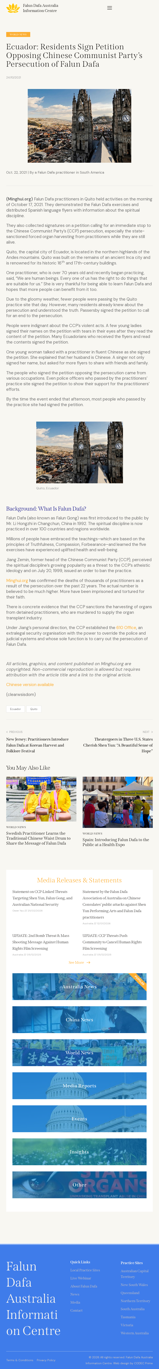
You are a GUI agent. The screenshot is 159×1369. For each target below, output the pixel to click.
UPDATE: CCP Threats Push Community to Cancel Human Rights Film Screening (112, 942)
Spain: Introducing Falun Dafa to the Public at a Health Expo (116, 842)
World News (18, 34)
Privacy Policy (46, 1360)
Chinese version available (30, 684)
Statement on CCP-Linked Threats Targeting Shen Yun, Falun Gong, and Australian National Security (42, 898)
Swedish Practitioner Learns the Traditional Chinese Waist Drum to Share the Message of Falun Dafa (38, 838)
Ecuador (15, 709)
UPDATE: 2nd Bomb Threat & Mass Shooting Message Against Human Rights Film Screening (40, 942)
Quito (33, 709)
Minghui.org (17, 580)
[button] (109, 8)
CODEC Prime (143, 1363)
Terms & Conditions (19, 1360)
